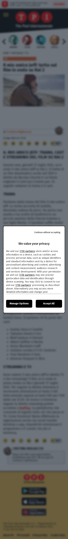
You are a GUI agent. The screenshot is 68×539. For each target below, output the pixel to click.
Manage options (19, 303)
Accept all (48, 303)
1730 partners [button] (27, 251)
